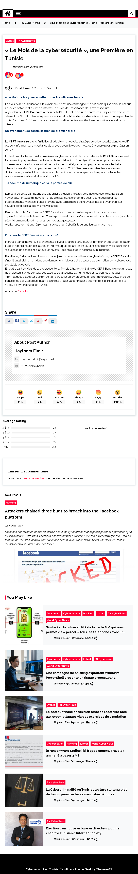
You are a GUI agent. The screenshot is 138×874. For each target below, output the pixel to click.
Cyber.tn (23, 291)
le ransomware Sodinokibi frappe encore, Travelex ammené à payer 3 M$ (85, 753)
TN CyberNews (26, 40)
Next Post (11, 495)
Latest (10, 40)
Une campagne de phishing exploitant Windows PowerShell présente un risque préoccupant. (82, 675)
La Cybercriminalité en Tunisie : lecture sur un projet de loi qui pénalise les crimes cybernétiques (86, 792)
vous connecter (34, 478)
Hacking (11, 502)
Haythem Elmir (28, 350)
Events (51, 704)
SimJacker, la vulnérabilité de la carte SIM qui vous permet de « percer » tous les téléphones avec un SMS (85, 629)
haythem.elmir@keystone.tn (38, 359)
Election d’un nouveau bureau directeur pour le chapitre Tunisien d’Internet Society (82, 830)
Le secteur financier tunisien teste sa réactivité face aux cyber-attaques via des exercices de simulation (86, 714)
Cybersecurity (71, 613)
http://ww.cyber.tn (32, 366)
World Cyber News (58, 620)
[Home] (8, 13)
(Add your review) (96, 428)
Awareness (53, 613)
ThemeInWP (104, 869)
